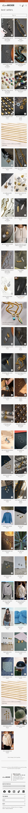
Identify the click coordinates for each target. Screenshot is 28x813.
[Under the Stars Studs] (7, 565)
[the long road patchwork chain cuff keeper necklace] (7, 260)
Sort (15, 15)
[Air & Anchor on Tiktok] (19, 791)
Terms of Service (9, 808)
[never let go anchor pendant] (7, 286)
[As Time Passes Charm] (7, 413)
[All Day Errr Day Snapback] (20, 715)
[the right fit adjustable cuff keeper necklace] (20, 387)
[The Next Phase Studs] (7, 489)
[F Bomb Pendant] (20, 260)
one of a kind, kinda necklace (21, 64)
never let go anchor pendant (7, 296)
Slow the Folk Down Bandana (7, 676)
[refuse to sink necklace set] (20, 464)
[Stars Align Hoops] (20, 540)
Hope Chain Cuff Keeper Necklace (20, 372)
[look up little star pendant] (7, 182)
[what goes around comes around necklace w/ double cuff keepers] (20, 233)
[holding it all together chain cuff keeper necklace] (7, 27)
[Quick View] (12, 35)
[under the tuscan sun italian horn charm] (20, 336)
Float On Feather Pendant (21, 296)
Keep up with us (7, 784)
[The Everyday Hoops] (20, 439)
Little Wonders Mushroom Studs (20, 652)
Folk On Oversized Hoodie (7, 751)
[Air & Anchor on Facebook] (4, 791)
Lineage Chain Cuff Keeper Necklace (20, 168)
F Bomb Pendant (20, 270)
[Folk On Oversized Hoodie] (7, 740)
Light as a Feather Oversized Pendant (21, 218)
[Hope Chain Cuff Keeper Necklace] (20, 362)
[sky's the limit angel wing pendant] (7, 336)
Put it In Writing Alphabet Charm (7, 116)
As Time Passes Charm (7, 424)
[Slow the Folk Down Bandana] (7, 666)
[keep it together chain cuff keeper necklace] (20, 27)
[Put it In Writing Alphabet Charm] (7, 106)
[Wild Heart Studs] (20, 516)
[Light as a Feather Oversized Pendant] (20, 207)
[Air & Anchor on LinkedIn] (23, 791)
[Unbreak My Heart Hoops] (7, 464)
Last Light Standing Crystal (7, 397)
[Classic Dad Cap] (20, 616)
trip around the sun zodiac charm (20, 193)
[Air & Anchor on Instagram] (14, 791)
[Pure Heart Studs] (20, 565)
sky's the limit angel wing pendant (7, 346)
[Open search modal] (20, 5)
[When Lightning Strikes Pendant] (7, 362)
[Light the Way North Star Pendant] (7, 233)
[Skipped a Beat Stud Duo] (7, 641)
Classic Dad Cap (20, 627)
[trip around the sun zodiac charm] (20, 182)
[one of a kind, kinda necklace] (20, 54)
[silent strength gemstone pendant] (20, 80)
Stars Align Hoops (21, 551)
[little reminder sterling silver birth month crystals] (7, 80)
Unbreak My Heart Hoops (7, 475)
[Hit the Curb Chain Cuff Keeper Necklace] (7, 207)
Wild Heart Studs (20, 526)
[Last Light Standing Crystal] (7, 387)
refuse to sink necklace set (20, 475)
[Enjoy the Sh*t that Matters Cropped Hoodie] (7, 590)
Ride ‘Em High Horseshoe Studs (7, 551)
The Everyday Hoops (20, 450)
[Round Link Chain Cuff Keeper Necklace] (7, 54)
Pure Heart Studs (20, 576)
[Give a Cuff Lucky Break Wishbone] (7, 439)
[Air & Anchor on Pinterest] (9, 791)
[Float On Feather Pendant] (20, 286)
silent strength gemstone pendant (20, 90)
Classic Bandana (7, 627)
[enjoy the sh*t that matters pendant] (20, 106)
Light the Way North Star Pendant (7, 244)
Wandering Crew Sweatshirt (7, 526)
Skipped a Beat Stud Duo (7, 652)
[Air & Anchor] (8, 5)
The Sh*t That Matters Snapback (20, 676)
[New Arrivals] (14, 313)
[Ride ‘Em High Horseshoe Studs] (7, 540)
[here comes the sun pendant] (7, 157)
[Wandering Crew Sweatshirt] (7, 516)
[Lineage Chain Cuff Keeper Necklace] (20, 157)
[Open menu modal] (26, 5)
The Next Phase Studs (7, 500)
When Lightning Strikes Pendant (7, 372)
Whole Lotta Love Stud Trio (7, 726)
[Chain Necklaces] (14, 135)
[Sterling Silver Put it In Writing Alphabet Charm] (20, 413)
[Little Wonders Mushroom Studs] (20, 641)
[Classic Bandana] (7, 616)
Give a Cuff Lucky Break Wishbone (7, 450)
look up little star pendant (7, 193)
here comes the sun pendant (7, 168)
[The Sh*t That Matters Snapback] (20, 666)
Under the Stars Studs (7, 576)
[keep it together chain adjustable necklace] (20, 489)
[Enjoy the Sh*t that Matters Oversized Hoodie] (20, 590)
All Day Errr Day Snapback (20, 726)
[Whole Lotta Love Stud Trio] (7, 715)
